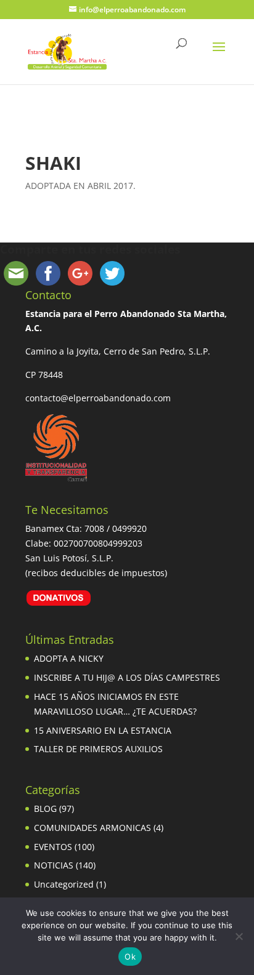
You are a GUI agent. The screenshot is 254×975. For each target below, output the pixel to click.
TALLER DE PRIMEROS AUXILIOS (98, 749)
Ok (130, 956)
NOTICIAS (53, 865)
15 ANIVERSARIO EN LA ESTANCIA (102, 730)
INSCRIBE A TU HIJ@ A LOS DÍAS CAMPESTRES (127, 677)
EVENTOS (53, 847)
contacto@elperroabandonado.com (98, 398)
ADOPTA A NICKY (69, 658)
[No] (238, 936)
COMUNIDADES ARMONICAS (92, 827)
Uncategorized (64, 884)
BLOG (45, 808)
